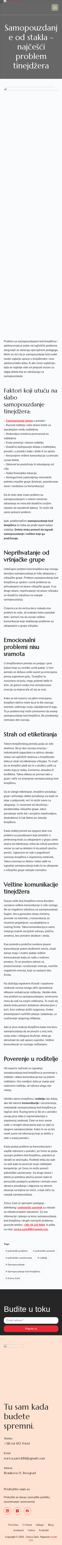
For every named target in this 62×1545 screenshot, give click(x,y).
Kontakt (44, 1530)
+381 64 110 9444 (34, 1225)
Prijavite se (31, 1328)
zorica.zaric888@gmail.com (31, 1229)
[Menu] (54, 7)
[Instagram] (17, 1511)
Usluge (40, 1524)
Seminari (18, 1530)
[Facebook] (27, 1511)
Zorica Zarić (13, 1278)
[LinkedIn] (7, 1511)
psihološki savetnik (30, 1207)
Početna (13, 1524)
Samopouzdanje (15, 1264)
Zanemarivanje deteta (19, 420)
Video (31, 1530)
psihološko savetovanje (19, 1257)
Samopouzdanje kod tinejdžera (23, 1271)
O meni (27, 1524)
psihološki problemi (17, 1251)
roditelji (42, 1257)
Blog (51, 1524)
